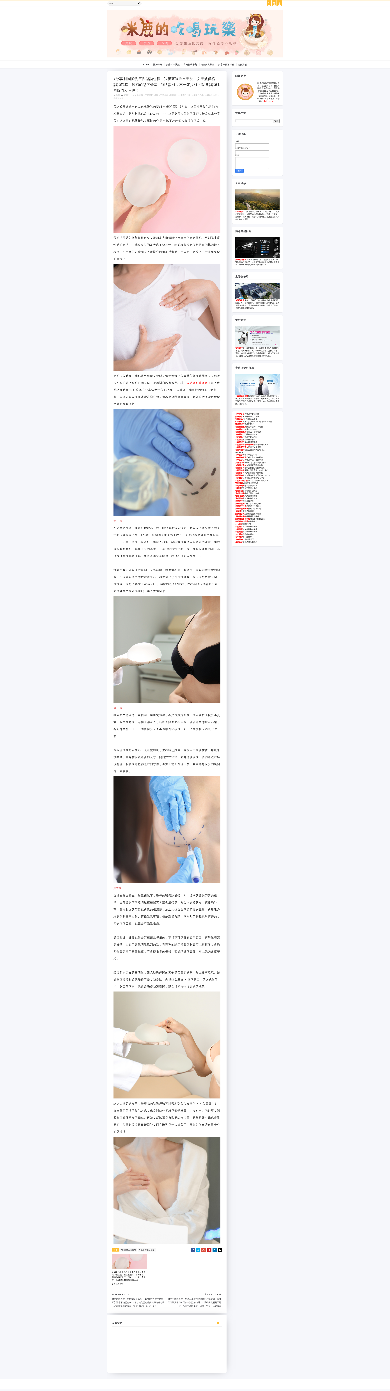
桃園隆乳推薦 (211, 95)
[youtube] (279, 3)
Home (146, 64)
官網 (348, 70)
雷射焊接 (239, 348)
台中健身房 (240, 414)
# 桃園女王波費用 (128, 1249)
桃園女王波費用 (146, 95)
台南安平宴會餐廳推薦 (244, 444)
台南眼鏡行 (240, 429)
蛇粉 (299, 78)
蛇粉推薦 (300, 86)
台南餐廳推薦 (240, 426)
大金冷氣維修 (297, 70)
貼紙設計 (239, 416)
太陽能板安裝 (240, 465)
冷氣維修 (341, 70)
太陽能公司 (240, 300)
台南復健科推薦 (241, 396)
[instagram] (274, 3)
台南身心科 (240, 467)
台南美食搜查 (207, 64)
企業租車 (239, 421)
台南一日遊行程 (226, 64)
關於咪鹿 (157, 64)
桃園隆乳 (173, 95)
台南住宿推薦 (190, 64)
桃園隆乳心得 (198, 95)
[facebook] (269, 3)
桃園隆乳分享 (184, 95)
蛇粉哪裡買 (306, 90)
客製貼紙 (239, 419)
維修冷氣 (328, 70)
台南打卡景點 (173, 64)
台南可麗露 (240, 449)
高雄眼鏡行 (240, 424)
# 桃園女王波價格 (146, 1249)
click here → (268, 101)
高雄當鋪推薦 (241, 259)
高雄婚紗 (239, 475)
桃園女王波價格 (161, 95)
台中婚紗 (239, 211)
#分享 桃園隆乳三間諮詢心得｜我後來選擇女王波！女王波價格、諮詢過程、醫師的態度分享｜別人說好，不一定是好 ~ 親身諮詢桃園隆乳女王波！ (129, 1276)
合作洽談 (242, 64)
